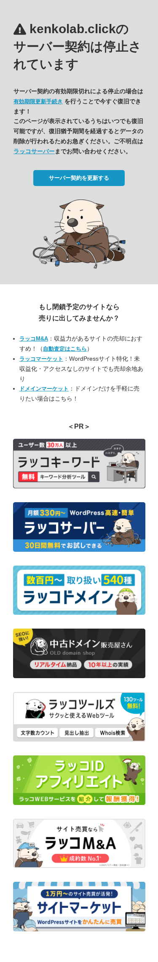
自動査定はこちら (65, 349)
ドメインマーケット (44, 388)
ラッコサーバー (34, 151)
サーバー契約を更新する (79, 178)
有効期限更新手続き (38, 101)
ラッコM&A (33, 339)
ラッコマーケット (41, 359)
